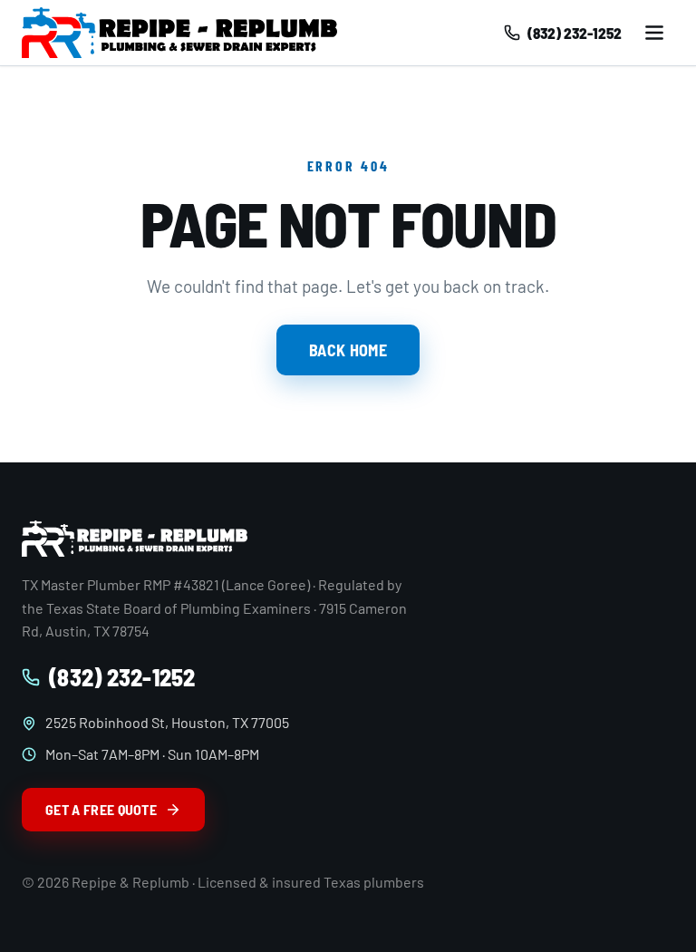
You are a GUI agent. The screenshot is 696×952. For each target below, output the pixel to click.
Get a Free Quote (101, 809)
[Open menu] (654, 33)
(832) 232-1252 (122, 677)
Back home (348, 350)
